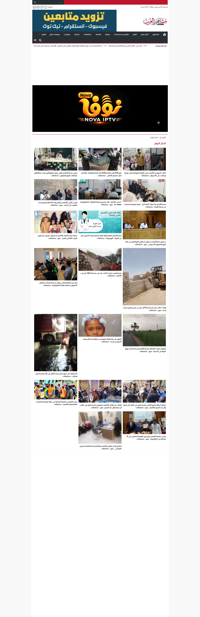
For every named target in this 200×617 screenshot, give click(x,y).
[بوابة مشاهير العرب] (142, 20)
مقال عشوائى (35, 40)
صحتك (76, 34)
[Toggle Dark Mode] (40, 40)
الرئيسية (164, 34)
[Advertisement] (100, 66)
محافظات (87, 34)
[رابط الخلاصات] (41, 7)
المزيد (43, 34)
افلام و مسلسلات (121, 34)
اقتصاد (98, 34)
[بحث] (35, 2)
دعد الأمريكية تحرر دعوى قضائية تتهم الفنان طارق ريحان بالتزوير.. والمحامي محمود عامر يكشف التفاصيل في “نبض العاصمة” (91, 46)
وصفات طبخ (55, 34)
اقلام (135, 34)
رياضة (107, 34)
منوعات (67, 34)
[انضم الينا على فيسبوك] (34, 7)
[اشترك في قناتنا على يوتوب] (45, 7)
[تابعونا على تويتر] (38, 7)
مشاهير (155, 34)
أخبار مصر (144, 34)
